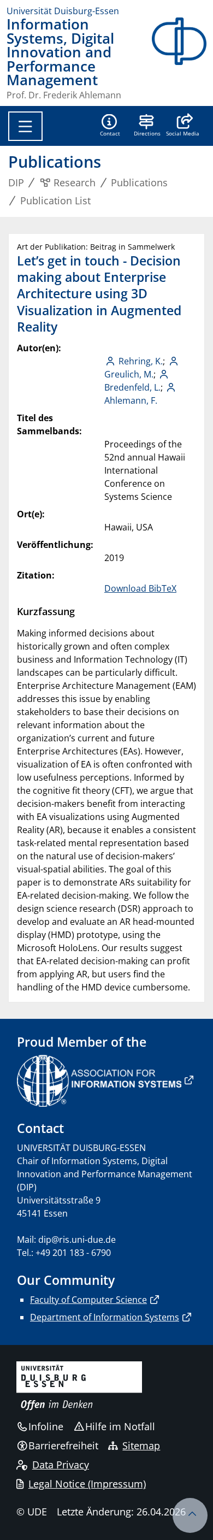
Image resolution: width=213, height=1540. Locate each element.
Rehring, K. (141, 361)
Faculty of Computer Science (88, 1300)
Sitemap (141, 1445)
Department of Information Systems (104, 1317)
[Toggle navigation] (25, 126)
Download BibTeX (140, 588)
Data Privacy (60, 1464)
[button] (182, 126)
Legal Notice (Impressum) (87, 1483)
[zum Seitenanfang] (190, 1515)
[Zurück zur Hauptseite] (179, 58)
